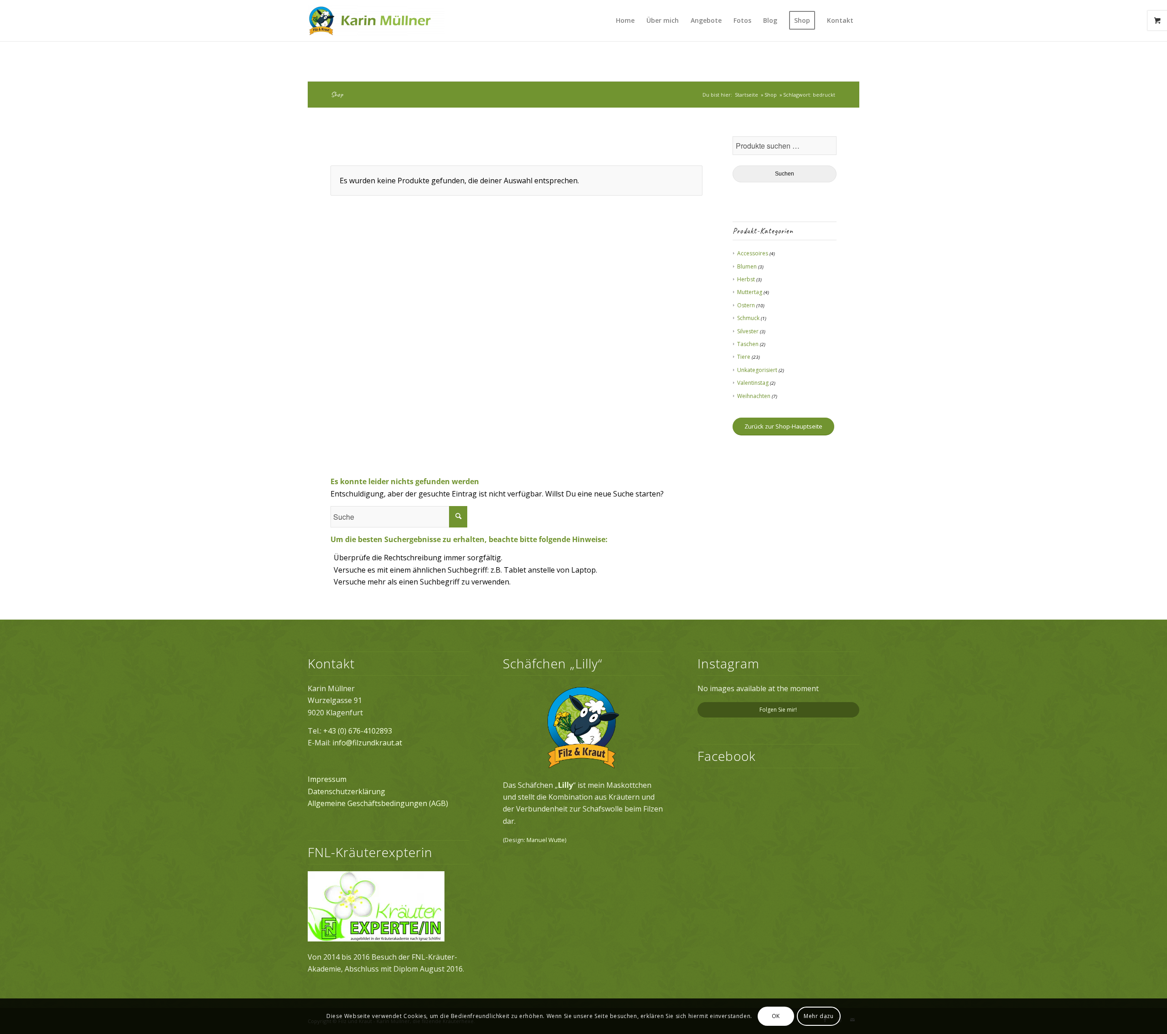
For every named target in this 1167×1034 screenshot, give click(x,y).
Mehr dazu (818, 1016)
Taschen (748, 344)
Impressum (327, 779)
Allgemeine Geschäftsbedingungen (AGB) (378, 803)
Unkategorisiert (757, 370)
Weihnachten (753, 396)
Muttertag (749, 292)
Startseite (746, 94)
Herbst (746, 279)
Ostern (746, 305)
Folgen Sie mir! (778, 709)
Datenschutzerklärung (346, 791)
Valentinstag (753, 383)
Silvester (748, 331)
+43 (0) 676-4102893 (357, 731)
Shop (336, 94)
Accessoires (752, 253)
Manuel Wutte (546, 840)
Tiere (743, 357)
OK (776, 1016)
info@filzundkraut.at (367, 743)
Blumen (747, 266)
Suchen (784, 174)
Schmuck (748, 318)
